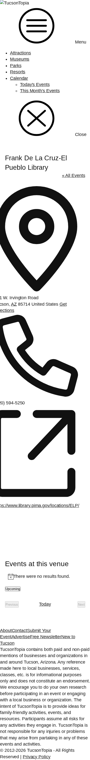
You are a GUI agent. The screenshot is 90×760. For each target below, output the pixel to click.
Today (45, 604)
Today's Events (35, 84)
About (6, 630)
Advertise (21, 636)
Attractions (20, 52)
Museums (19, 59)
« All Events (73, 175)
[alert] (45, 576)
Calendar (19, 78)
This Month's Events (40, 90)
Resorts (17, 71)
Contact (19, 630)
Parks (16, 65)
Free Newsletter (46, 636)
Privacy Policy (36, 756)
